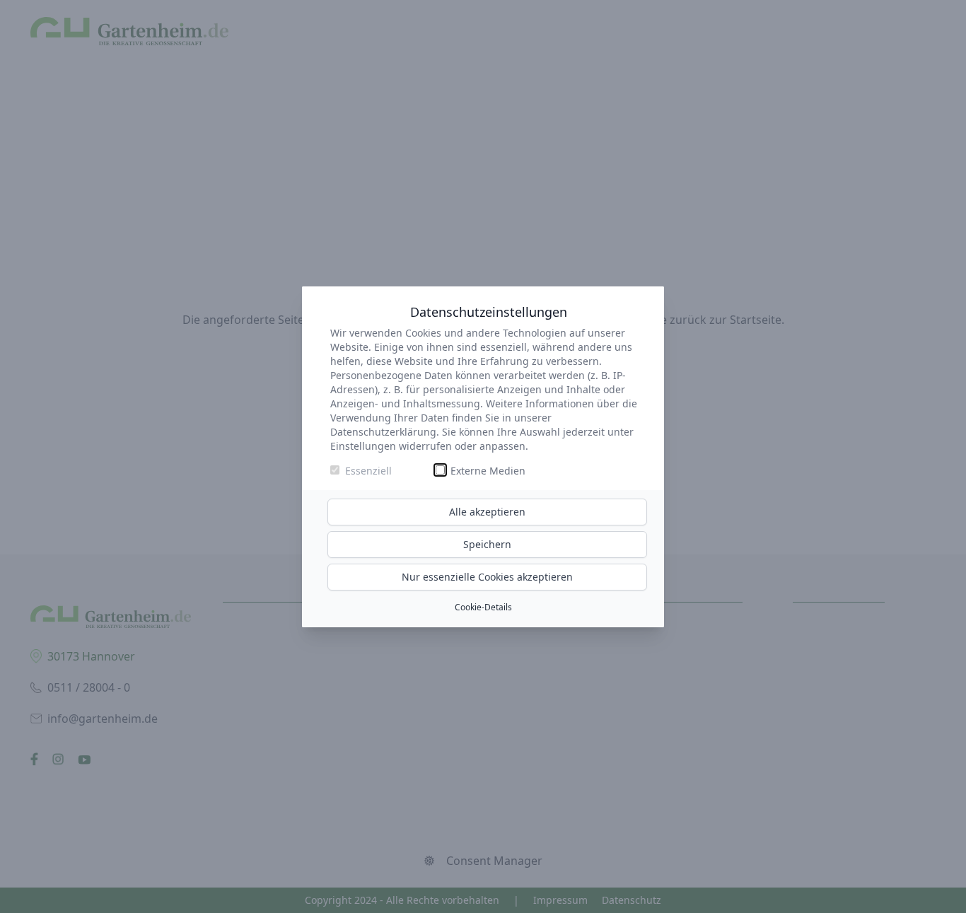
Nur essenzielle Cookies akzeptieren (487, 576)
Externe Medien (487, 470)
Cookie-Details (483, 607)
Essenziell (368, 470)
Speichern (487, 544)
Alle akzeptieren (487, 511)
